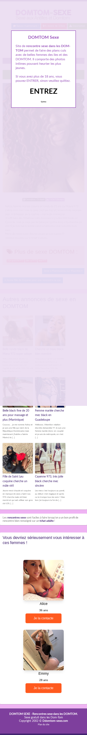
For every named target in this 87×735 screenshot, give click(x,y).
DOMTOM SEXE (19, 714)
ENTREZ (43, 91)
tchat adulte (47, 521)
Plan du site (43, 724)
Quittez (43, 102)
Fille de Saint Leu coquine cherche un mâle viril (15, 481)
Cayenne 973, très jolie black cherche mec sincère (49, 481)
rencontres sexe (16, 517)
